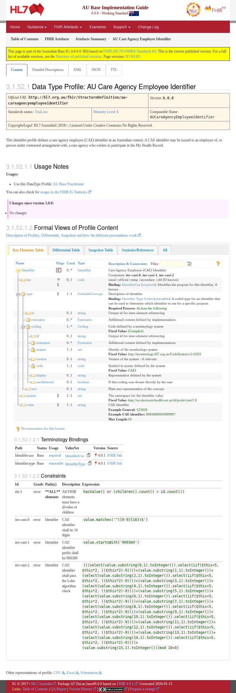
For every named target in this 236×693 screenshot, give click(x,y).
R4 (133, 56)
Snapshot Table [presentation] (100, 250)
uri (80, 349)
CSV (57, 673)
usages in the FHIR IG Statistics (63, 192)
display (41, 375)
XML (77, 70)
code (81, 280)
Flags (60, 263)
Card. (71, 263)
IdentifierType (75, 464)
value (30, 405)
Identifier (28, 270)
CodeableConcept (90, 294)
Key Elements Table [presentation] (28, 250)
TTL (114, 70)
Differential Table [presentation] (66, 250)
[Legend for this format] (217, 263)
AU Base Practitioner (68, 184)
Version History (80, 689)
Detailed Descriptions (48, 70)
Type (81, 263)
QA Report (58, 689)
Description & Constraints (127, 264)
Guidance (35, 26)
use (28, 280)
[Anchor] (201, 86)
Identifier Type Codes (137, 299)
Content (16, 70)
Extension (85, 319)
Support (120, 26)
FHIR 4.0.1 (125, 684)
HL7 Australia (41, 684)
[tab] (28, 250)
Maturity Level (104, 112)
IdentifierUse (131, 284)
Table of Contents (35, 689)
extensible (162, 299)
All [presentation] (165, 250)
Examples (97, 26)
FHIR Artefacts (66, 26)
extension (38, 319)
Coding (83, 326)
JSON (96, 70)
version (41, 359)
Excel (71, 673)
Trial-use (41, 112)
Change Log (148, 26)
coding (36, 326)
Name (20, 263)
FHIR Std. (115, 455)
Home (15, 26)
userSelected (45, 382)
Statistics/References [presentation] (138, 250)
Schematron (89, 673)
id (32, 313)
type (29, 294)
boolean (83, 382)
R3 (138, 56)
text (34, 389)
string (82, 313)
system (41, 349)
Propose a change (142, 689)
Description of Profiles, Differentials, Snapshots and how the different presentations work (71, 235)
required (149, 284)
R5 (128, 56)
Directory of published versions (79, 56)
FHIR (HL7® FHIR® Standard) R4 (129, 51)
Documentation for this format (42, 428)
